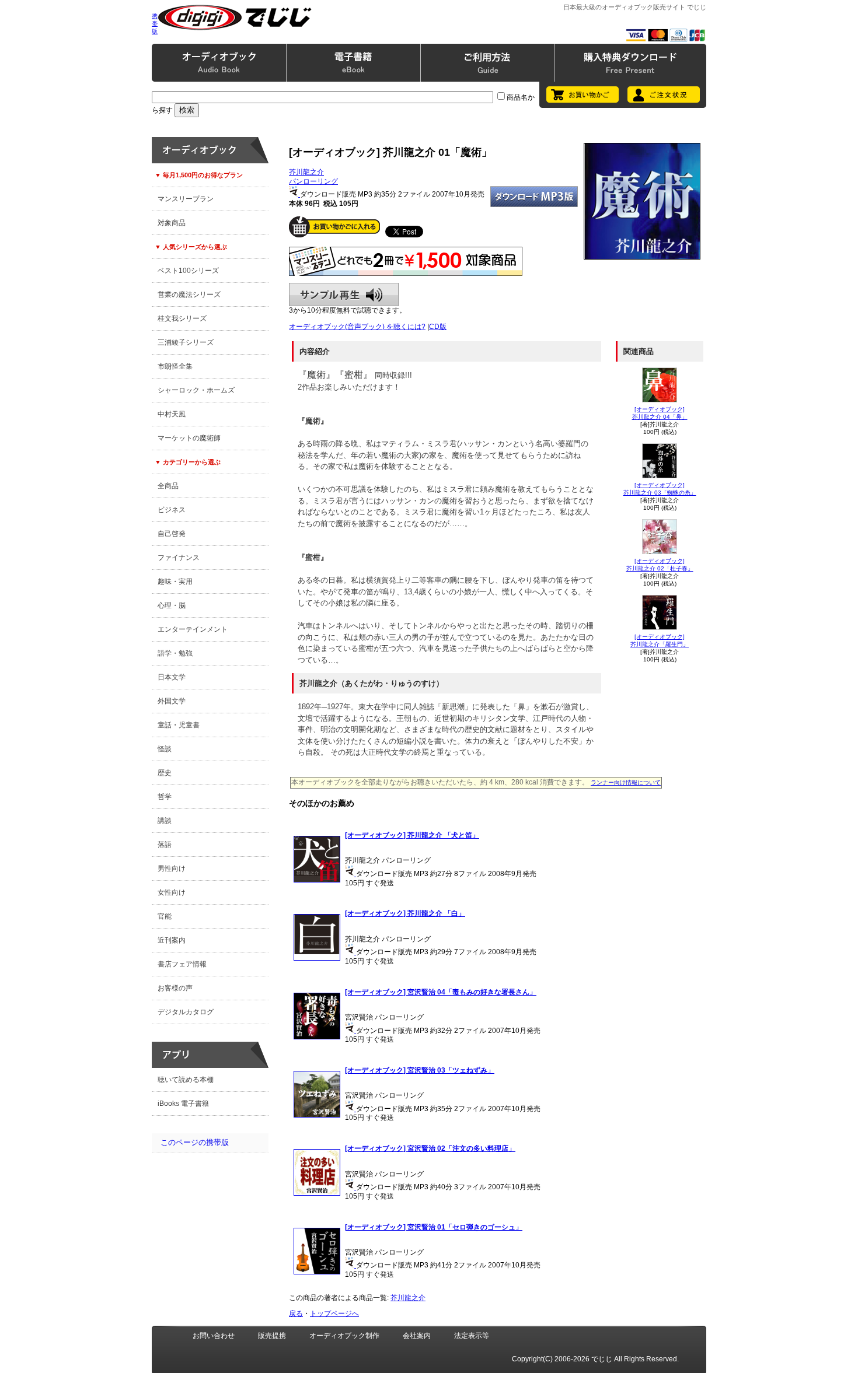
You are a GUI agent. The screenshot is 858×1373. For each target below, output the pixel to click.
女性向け (172, 892)
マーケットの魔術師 (189, 438)
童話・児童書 (179, 725)
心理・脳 (172, 605)
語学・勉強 (175, 653)
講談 (165, 821)
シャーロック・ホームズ (196, 390)
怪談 (165, 749)
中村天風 (172, 414)
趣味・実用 (175, 581)
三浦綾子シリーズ (186, 342)
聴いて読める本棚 (186, 1080)
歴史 (165, 773)
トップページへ (334, 1313)
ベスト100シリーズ (188, 271)
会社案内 (417, 1336)
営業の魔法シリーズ (189, 294)
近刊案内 (172, 940)
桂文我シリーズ (182, 318)
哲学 (165, 797)
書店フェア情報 (182, 964)
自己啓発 (172, 534)
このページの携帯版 (195, 1142)
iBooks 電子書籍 (183, 1103)
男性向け (172, 868)
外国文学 (172, 701)
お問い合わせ (214, 1336)
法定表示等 (471, 1336)
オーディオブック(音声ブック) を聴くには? (357, 327)
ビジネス (172, 510)
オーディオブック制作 (344, 1336)
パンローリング (313, 181)
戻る (296, 1313)
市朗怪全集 (175, 366)
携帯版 (155, 23)
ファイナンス (179, 558)
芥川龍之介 (306, 172)
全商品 (168, 486)
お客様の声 (175, 988)
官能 (165, 916)
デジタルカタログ (186, 1012)
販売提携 (272, 1336)
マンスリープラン (186, 199)
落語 (165, 844)
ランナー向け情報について (626, 782)
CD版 (438, 327)
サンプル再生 (344, 294)
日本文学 (172, 677)
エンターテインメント (193, 629)
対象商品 (172, 223)
